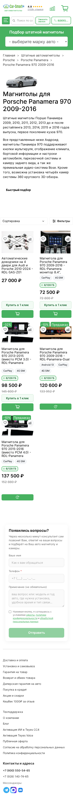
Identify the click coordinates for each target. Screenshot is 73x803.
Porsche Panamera (34, 60)
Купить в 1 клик (17, 305)
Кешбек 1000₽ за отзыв (18, 701)
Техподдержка (13, 711)
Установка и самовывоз (19, 666)
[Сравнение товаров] (52, 8)
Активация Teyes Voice (18, 735)
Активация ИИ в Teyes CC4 (21, 729)
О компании (11, 717)
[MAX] (13, 790)
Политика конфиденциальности (24, 753)
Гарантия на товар (15, 672)
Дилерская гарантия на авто (22, 683)
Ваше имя (15, 555)
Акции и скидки (13, 695)
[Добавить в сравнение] (30, 239)
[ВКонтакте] (20, 790)
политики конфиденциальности (29, 616)
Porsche (9, 60)
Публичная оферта (15, 741)
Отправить (36, 633)
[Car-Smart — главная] (13, 6)
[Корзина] (64, 7)
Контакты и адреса (18, 763)
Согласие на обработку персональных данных (34, 747)
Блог (6, 723)
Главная (9, 55)
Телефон (15, 571)
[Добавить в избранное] (5, 239)
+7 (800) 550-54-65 (16, 770)
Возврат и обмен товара (19, 677)
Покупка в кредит (15, 689)
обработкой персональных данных (33, 620)
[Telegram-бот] (6, 790)
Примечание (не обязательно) (28, 586)
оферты (30, 614)
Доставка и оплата (15, 660)
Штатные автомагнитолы (40, 55)
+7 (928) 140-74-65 (16, 776)
